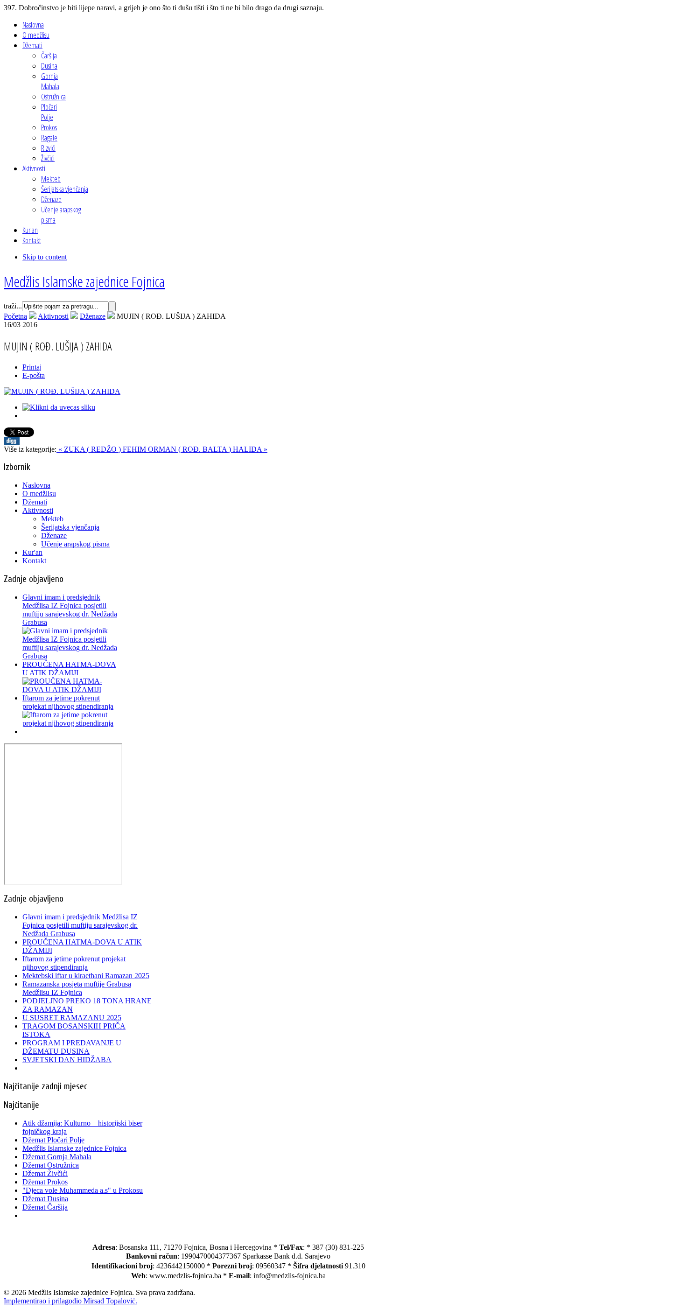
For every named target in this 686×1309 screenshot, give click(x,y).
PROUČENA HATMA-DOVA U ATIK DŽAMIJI (69, 668)
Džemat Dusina (45, 1199)
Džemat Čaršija (45, 1207)
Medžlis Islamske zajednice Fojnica (74, 1148)
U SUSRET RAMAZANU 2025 (71, 1018)
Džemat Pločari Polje (53, 1140)
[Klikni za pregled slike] (62, 391)
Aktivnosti (53, 316)
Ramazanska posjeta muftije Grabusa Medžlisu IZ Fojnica (76, 988)
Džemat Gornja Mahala (56, 1157)
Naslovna (36, 485)
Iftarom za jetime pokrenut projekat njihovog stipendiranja (67, 702)
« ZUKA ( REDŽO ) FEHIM (102, 449)
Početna (15, 316)
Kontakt (34, 561)
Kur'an (32, 552)
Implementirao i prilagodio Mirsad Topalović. (70, 1301)
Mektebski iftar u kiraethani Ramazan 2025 (85, 976)
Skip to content (44, 257)
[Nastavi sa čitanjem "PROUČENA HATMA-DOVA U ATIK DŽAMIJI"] (71, 689)
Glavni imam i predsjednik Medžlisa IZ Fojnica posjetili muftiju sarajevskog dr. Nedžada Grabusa (69, 609)
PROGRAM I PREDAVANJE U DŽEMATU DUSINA (71, 1047)
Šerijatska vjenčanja (70, 527)
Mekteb (52, 519)
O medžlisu (39, 493)
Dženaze (92, 316)
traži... (13, 306)
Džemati (34, 502)
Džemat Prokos (45, 1182)
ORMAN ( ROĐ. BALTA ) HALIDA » (207, 449)
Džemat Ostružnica (50, 1165)
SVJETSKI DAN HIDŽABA (67, 1060)
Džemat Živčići (45, 1173)
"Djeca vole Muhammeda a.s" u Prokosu (82, 1190)
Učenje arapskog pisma (75, 544)
